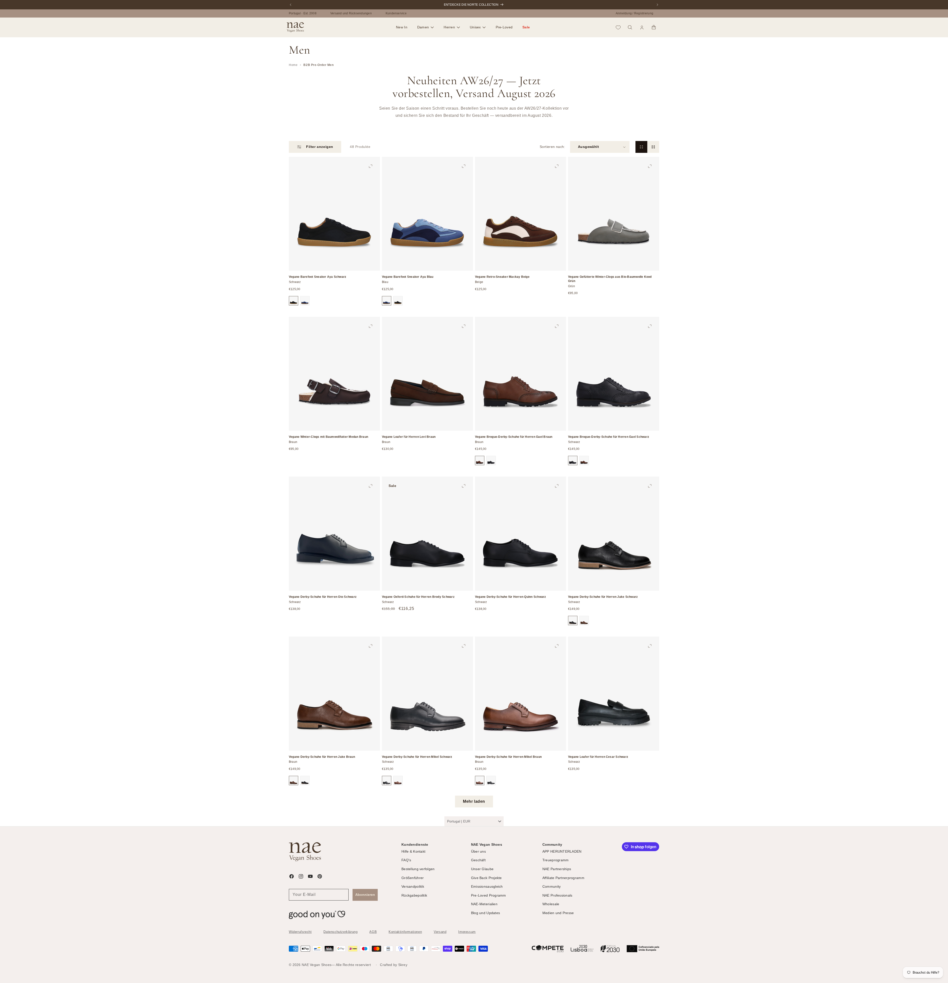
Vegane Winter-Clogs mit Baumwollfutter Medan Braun (328, 437)
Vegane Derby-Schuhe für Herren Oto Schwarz (322, 597)
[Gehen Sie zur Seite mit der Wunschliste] (618, 27)
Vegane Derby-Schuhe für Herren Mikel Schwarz (417, 757)
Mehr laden (474, 801)
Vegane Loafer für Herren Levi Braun (408, 437)
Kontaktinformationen (405, 932)
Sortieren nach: (552, 147)
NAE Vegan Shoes (316, 965)
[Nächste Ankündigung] (657, 4)
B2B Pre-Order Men (318, 65)
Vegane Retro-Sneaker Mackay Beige (502, 277)
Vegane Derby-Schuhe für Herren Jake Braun (322, 757)
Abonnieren (365, 895)
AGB (373, 932)
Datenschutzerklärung (340, 932)
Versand (440, 932)
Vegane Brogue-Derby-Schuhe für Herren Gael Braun (514, 437)
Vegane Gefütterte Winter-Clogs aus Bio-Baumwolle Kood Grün (610, 279)
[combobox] (474, 821)
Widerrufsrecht (300, 932)
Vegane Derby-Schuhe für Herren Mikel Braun (508, 757)
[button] (425, 27)
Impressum (466, 932)
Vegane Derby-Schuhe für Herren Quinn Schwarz (510, 597)
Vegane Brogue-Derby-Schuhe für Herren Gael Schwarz (608, 437)
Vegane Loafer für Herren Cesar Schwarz (598, 757)
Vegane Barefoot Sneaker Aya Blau (408, 277)
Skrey (402, 965)
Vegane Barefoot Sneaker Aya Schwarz (317, 277)
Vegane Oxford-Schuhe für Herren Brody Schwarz (418, 597)
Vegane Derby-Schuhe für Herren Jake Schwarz (603, 597)
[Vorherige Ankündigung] (290, 4)
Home (293, 65)
